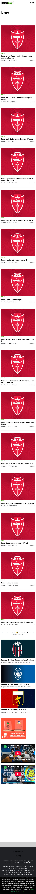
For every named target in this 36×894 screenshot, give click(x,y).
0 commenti (32, 60)
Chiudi (24, 892)
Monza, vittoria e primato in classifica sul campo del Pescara (16, 98)
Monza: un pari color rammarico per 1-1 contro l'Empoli (17, 503)
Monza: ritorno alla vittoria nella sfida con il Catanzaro (17, 464)
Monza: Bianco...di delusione (9, 583)
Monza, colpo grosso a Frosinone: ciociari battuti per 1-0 (17, 340)
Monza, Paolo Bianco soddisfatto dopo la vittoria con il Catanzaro (17, 423)
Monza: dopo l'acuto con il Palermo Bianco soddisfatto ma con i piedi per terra (17, 180)
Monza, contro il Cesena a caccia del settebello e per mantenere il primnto (16, 57)
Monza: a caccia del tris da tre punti (11, 299)
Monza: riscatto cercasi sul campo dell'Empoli (14, 543)
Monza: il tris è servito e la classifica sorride (14, 260)
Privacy (18, 856)
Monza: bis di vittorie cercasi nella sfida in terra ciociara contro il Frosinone (17, 382)
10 (27, 632)
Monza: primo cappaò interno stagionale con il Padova (17, 622)
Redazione (18, 851)
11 (30, 632)
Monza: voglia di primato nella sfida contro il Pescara (17, 139)
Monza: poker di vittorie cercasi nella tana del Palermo (17, 220)
